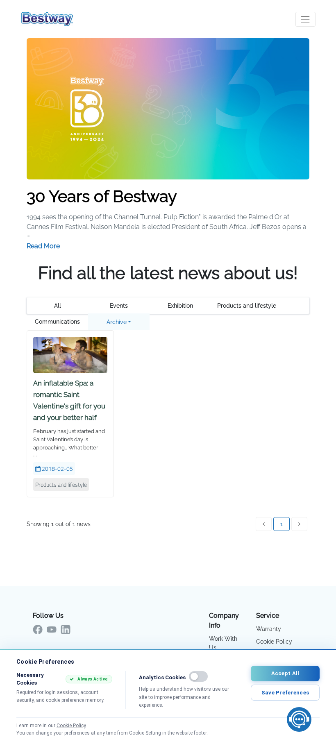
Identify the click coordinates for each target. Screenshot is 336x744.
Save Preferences (285, 693)
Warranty (268, 629)
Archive (117, 322)
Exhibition (180, 305)
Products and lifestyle (246, 305)
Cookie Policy (274, 641)
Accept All (285, 673)
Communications (57, 321)
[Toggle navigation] (305, 19)
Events (119, 305)
